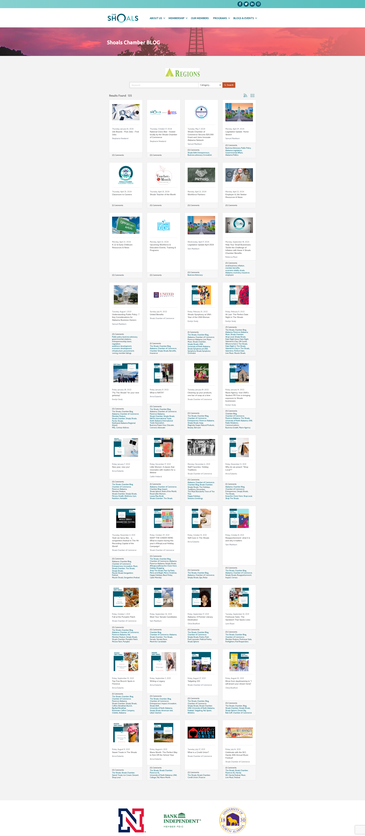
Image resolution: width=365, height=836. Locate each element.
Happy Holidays (194, 505)
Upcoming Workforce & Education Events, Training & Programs (163, 256)
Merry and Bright (156, 581)
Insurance (154, 362)
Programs (220, 18)
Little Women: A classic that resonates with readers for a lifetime (162, 478)
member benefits (232, 276)
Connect (153, 436)
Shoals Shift (192, 161)
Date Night (244, 348)
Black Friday (167, 584)
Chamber (125, 705)
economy (237, 281)
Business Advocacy (232, 157)
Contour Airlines (122, 436)
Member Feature (118, 425)
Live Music (207, 348)
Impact (164, 498)
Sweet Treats (117, 784)
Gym (134, 505)
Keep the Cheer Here (234, 505)
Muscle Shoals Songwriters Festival (122, 582)
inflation (241, 274)
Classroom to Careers (122, 203)
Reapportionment (244, 584)
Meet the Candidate (158, 650)
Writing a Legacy (157, 689)
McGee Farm (117, 650)
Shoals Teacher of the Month (163, 203)
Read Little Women (158, 502)
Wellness (128, 505)
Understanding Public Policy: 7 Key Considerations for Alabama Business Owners (125, 326)
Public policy (117, 345)
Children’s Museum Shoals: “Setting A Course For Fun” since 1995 (124, 828)
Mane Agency (244, 436)
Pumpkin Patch (132, 648)
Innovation (207, 163)
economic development (122, 357)
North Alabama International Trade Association (161, 430)
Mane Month (165, 786)
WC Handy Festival (232, 784)
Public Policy (246, 157)
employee (229, 283)
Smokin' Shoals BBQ (159, 825)
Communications (232, 434)
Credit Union (193, 786)
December (200, 498)
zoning (115, 362)
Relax (205, 586)
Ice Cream (127, 784)
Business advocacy (195, 163)
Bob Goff (228, 721)
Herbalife (123, 507)
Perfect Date (239, 359)
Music (190, 350)
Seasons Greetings (195, 507)
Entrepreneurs (203, 161)
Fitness (115, 505)
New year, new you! (121, 475)
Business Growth (231, 436)
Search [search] (230, 93)
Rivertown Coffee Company (123, 719)
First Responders (241, 650)
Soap (201, 431)
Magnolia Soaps (194, 434)
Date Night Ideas (232, 348)
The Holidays (204, 496)
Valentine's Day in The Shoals (237, 357)
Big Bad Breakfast (119, 717)
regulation (116, 352)
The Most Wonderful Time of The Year (201, 501)
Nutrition (115, 507)
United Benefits (157, 323)
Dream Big (242, 719)
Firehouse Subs (246, 648)
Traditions (192, 498)
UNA (201, 353)
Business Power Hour (158, 434)
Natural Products (207, 434)
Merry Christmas (170, 581)
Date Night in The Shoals (235, 355)
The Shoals (154, 355)
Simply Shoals (193, 353)
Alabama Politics (231, 163)
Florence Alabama (195, 348)
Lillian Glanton (156, 721)
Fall (128, 643)
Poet (207, 646)
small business (231, 274)
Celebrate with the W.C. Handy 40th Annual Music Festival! (236, 764)
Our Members (200, 18)
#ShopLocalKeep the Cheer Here (163, 574)
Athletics (191, 721)
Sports (208, 719)
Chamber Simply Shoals (159, 359)
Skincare (197, 436)
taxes (129, 350)
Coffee (115, 714)
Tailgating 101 (194, 689)
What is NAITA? (157, 401)
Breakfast (122, 714)
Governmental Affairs (234, 161)
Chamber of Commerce (167, 357)
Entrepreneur (193, 429)
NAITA (152, 427)
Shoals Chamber (199, 350)
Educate (170, 434)
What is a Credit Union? (198, 761)
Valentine (229, 359)
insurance (246, 281)
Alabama (229, 281)
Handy (238, 781)
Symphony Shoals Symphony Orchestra (199, 361)
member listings (124, 362)
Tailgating (198, 719)
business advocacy (129, 345)
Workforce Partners (196, 203)
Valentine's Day (231, 350)
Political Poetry (205, 648)
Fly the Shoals (117, 429)
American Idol (167, 719)
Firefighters (229, 650)
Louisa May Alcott (157, 505)
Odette (115, 721)
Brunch (129, 714)
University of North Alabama (199, 355)
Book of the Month (169, 500)
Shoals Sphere (155, 500)
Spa (200, 586)
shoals (242, 279)
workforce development (121, 355)
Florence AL (154, 781)
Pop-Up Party (169, 579)
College (153, 786)
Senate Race (162, 648)
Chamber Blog (165, 355)
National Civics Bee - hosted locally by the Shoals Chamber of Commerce (163, 143)
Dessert (135, 784)
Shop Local (229, 345)
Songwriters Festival (132, 586)
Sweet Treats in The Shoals (124, 761)
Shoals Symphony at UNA (198, 357)
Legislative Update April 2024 (201, 253)
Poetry (201, 646)
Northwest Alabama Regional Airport (123, 433)
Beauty (190, 436)
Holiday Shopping (157, 577)
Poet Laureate (193, 648)
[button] (245, 104)
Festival (237, 786)
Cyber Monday (156, 586)
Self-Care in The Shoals (198, 546)
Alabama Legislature (233, 159)
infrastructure (117, 359)
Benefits (172, 359)
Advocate (161, 436)
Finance (202, 786)
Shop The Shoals (232, 507)
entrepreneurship (119, 350)
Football (191, 719)
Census (234, 586)
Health (121, 505)
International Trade (163, 427)
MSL (113, 436)
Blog (131, 705)
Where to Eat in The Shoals (236, 352)
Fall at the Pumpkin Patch (123, 625)
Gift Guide (243, 350)
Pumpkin (126, 650)
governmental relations (121, 348)
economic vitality (232, 279)
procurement (128, 359)
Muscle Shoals (239, 362)
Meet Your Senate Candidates (163, 625)
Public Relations (231, 431)
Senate (153, 648)
